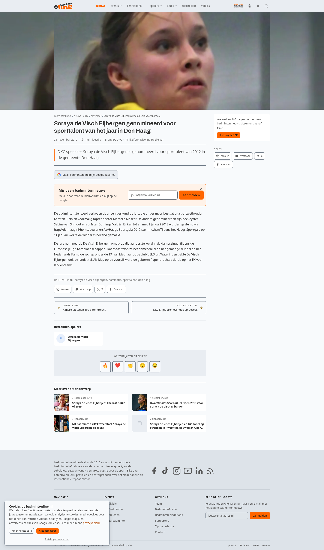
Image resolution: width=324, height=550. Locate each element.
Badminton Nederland (169, 515)
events (115, 6)
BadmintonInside (166, 509)
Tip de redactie (164, 526)
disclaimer (244, 545)
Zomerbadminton (115, 520)
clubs (170, 6)
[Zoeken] (266, 6)
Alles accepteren (47, 530)
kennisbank (134, 6)
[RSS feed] (210, 471)
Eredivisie (110, 503)
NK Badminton (113, 509)
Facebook (119, 289)
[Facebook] (154, 471)
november (96, 116)
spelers (154, 6)
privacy (232, 545)
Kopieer (65, 289)
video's (205, 6)
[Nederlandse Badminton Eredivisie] (238, 6)
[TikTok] (165, 471)
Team (158, 503)
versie (256, 545)
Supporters (162, 520)
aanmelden (191, 195)
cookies (266, 545)
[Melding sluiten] (201, 188)
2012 (85, 116)
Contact (160, 532)
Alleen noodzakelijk (22, 530)
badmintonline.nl (62, 116)
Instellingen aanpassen (57, 539)
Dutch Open (112, 515)
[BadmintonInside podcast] (250, 6)
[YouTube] (188, 471)
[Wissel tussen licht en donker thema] (258, 6)
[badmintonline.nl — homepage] (63, 6)
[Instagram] (176, 471)
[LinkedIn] (199, 471)
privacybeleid (91, 523)
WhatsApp (85, 289)
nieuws (100, 6)
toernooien (189, 6)
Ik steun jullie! (226, 135)
